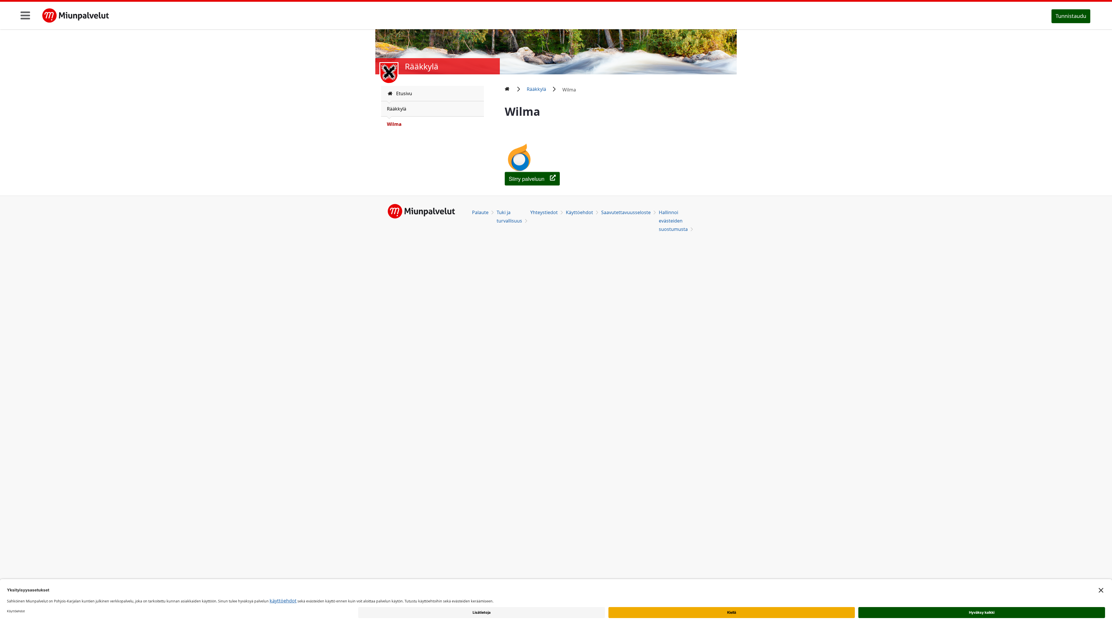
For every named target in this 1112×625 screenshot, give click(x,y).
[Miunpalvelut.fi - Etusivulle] (75, 15)
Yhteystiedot (544, 212)
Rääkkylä (396, 109)
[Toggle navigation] (25, 15)
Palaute (480, 212)
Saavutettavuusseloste (626, 212)
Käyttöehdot (579, 212)
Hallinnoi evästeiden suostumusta (673, 220)
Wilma (394, 124)
